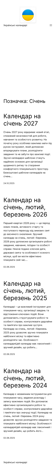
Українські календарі (15, 25)
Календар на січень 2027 (22, 120)
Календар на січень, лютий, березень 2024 (25, 378)
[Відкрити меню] (51, 25)
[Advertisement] (28, 59)
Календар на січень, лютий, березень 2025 (25, 291)
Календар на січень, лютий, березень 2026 (25, 207)
